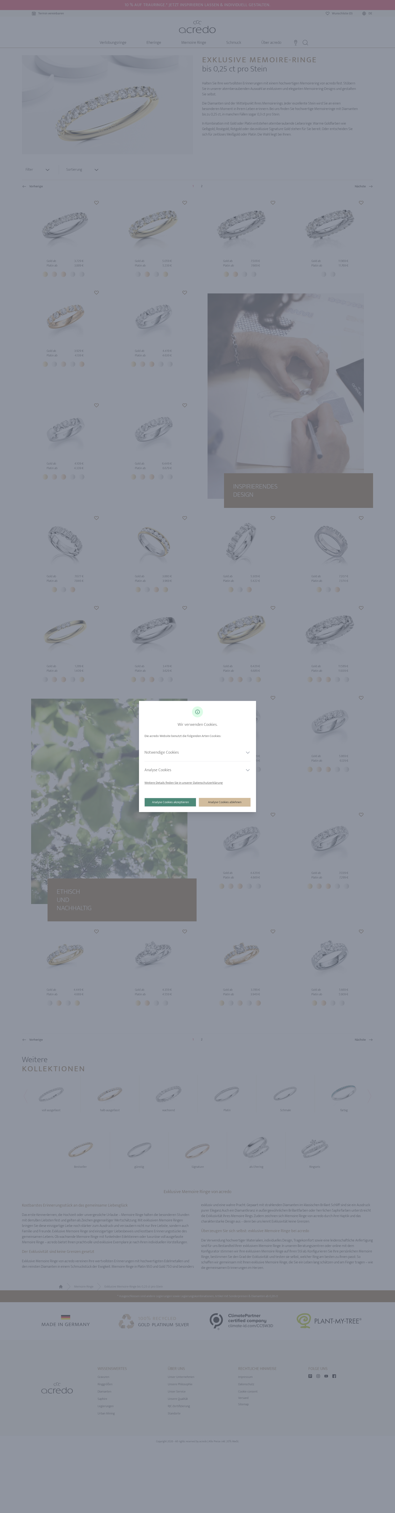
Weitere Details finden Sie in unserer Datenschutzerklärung (183, 782)
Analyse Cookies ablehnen (224, 802)
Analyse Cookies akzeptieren (170, 802)
